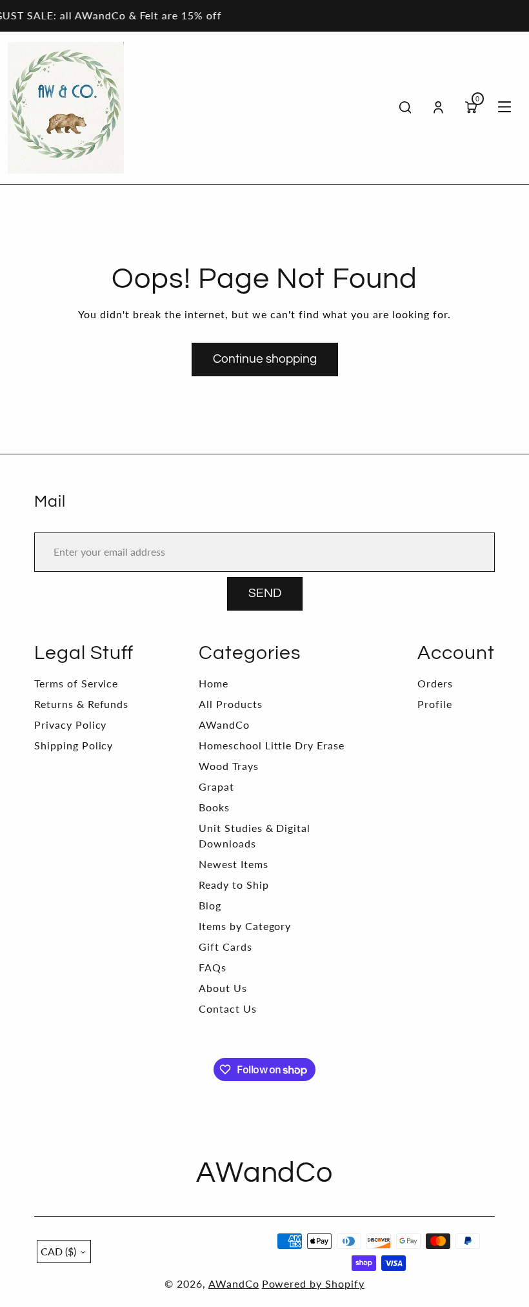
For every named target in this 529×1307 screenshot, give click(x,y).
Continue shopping (265, 359)
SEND (264, 593)
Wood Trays (229, 766)
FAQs (212, 967)
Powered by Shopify (313, 1283)
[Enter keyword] (405, 107)
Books (214, 807)
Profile (434, 704)
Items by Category (245, 926)
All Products (231, 704)
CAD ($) (58, 1251)
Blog (210, 905)
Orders (435, 683)
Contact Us (228, 1008)
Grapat (216, 786)
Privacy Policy (70, 724)
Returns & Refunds (81, 704)
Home (213, 683)
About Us (223, 988)
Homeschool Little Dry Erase (271, 745)
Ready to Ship (233, 884)
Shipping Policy (73, 745)
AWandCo (224, 724)
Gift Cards (225, 946)
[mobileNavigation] (504, 107)
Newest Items (233, 864)
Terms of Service (76, 683)
